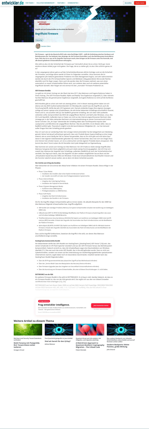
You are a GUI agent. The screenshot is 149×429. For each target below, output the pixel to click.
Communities (73, 3)
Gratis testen (140, 3)
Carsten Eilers (46, 46)
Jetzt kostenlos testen (101, 305)
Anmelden (128, 3)
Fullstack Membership (45, 3)
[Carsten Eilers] (38, 46)
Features (60, 3)
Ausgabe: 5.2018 (108, 40)
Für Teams (29, 3)
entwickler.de (13, 3)
